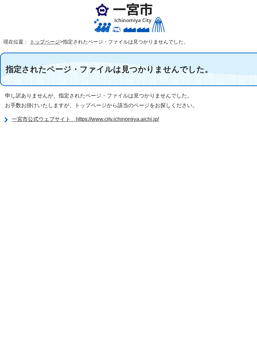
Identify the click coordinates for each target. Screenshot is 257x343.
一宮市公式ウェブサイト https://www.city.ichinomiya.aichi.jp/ (85, 119)
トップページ (45, 42)
